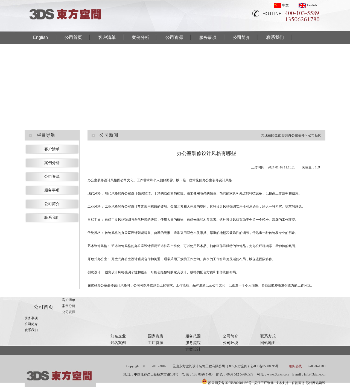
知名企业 (118, 336)
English (311, 5)
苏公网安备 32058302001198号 (230, 383)
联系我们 (275, 37)
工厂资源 (155, 343)
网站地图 (268, 343)
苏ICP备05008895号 (265, 366)
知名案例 (118, 343)
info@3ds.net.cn (314, 374)
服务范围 (193, 336)
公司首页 (73, 37)
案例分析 (140, 37)
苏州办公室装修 (293, 135)
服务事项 (208, 37)
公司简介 (241, 37)
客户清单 (107, 37)
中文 (285, 5)
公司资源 (174, 37)
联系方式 (268, 336)
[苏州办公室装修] (66, 30)
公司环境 (230, 343)
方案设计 (193, 349)
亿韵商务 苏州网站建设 (308, 383)
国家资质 (155, 336)
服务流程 (193, 343)
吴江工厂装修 (264, 383)
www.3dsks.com (278, 374)
